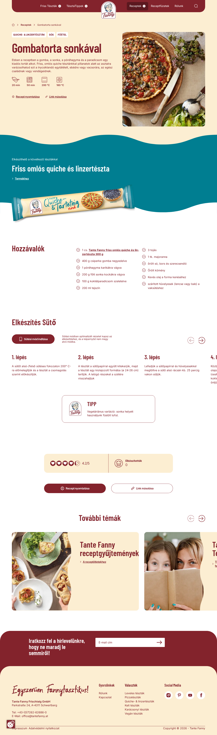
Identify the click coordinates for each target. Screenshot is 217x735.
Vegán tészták (134, 713)
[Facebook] (201, 695)
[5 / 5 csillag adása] (77, 463)
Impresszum (19, 728)
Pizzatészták (133, 697)
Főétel (62, 34)
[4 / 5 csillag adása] (71, 463)
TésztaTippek (74, 6)
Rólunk (179, 6)
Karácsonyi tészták (137, 709)
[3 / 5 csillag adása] (65, 463)
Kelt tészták (132, 705)
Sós (51, 34)
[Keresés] (196, 6)
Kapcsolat (105, 697)
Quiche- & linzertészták (29, 34)
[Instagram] (168, 695)
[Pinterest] (179, 695)
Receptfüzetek (160, 6)
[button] (59, 6)
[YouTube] (190, 695)
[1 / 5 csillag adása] (53, 463)
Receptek (135, 6)
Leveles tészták (134, 693)
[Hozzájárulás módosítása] (11, 724)
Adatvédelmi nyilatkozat (44, 728)
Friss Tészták (48, 6)
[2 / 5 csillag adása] (59, 463)
